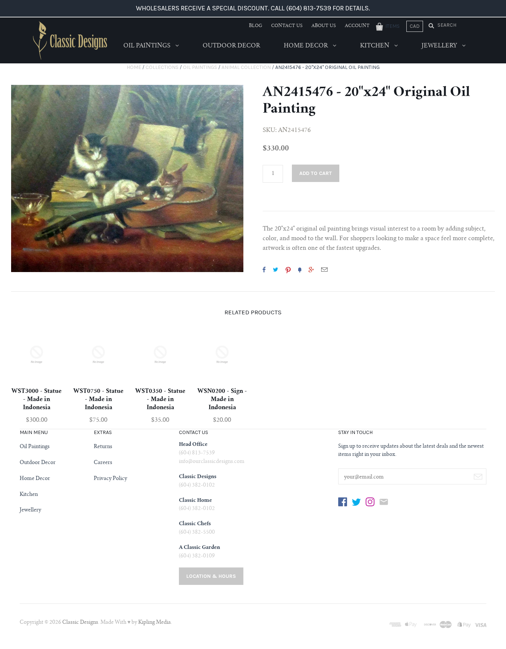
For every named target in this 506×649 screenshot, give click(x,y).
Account (357, 26)
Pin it (288, 269)
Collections (162, 67)
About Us (324, 26)
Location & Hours (211, 576)
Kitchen (375, 46)
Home (134, 67)
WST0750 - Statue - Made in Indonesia (98, 399)
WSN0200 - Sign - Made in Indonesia (222, 399)
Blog (255, 26)
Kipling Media (154, 622)
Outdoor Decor (231, 46)
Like (264, 269)
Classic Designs (80, 622)
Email (324, 269)
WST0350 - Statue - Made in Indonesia (160, 399)
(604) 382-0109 (197, 556)
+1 (311, 269)
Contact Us (287, 26)
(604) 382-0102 (197, 485)
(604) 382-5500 (197, 532)
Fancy (299, 269)
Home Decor (306, 46)
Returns (103, 447)
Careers (103, 463)
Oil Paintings (147, 46)
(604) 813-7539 (197, 453)
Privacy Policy (110, 478)
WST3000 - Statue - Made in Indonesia (36, 399)
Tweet (275, 269)
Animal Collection (246, 67)
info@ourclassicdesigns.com (211, 461)
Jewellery (440, 46)
